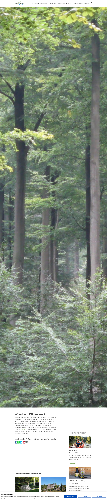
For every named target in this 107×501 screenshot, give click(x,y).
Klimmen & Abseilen (38, 18)
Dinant (75, 18)
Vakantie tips (54, 17)
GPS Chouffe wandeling (36, 9)
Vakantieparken (45, 14)
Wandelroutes (62, 6)
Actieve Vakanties (55, 6)
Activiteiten (35, 3)
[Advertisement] (40, 459)
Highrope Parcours (38, 16)
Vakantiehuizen (45, 11)
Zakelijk (86, 3)
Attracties (61, 9)
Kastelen (60, 11)
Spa (74, 16)
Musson (24, 429)
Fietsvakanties (54, 9)
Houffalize (76, 21)
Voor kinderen (62, 19)
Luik (74, 13)
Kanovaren (35, 6)
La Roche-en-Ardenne (77, 9)
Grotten (60, 17)
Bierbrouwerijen (63, 14)
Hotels (42, 9)
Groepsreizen (88, 9)
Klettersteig (35, 21)
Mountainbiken (36, 13)
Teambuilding (88, 6)
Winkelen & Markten (64, 22)
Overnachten (44, 3)
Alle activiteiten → (37, 23)
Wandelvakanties (55, 11)
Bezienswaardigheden (64, 3)
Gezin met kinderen (56, 14)
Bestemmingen (78, 3)
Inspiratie (53, 3)
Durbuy (75, 6)
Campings (43, 6)
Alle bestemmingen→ (78, 24)
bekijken (72, 463)
